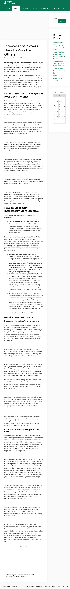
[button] (63, 8)
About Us (35, 8)
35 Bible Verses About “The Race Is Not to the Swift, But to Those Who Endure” (59, 54)
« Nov (59, 127)
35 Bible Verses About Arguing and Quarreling (58, 45)
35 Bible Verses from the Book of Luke (59, 71)
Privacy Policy (45, 8)
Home (8, 8)
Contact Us (56, 8)
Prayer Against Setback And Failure (16, 576)
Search (55, 18)
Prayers (16, 8)
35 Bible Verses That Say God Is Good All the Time (59, 63)
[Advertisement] (23, 27)
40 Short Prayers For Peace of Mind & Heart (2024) (20, 575)
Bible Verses (25, 8)
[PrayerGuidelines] (9, 3)
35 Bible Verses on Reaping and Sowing (59, 78)
